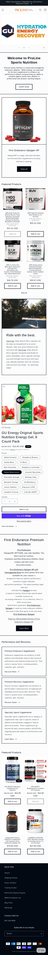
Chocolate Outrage (11, 477)
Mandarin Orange (11, 482)
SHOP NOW (24, 87)
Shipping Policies (11, 878)
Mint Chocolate (10, 467)
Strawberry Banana (30, 457)
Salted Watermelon (11, 472)
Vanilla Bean (9, 462)
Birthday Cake (31, 477)
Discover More (10, 672)
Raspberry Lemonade (30, 467)
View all (24, 292)
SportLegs (10, 341)
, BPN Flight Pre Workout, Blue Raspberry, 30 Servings (35, 214)
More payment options (24, 521)
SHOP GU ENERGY (24, 30)
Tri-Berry (23, 462)
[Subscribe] (41, 933)
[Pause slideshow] (43, 47)
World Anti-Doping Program (14, 893)
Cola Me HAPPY (30, 492)
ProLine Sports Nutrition (21, 951)
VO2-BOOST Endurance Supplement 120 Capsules (12, 788)
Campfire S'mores (11, 492)
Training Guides (10, 888)
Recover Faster (11, 702)
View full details (8, 526)
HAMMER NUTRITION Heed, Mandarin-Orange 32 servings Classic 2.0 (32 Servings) (35, 840)
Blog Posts (8, 903)
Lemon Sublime (10, 487)
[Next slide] (28, 47)
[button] (2, 10)
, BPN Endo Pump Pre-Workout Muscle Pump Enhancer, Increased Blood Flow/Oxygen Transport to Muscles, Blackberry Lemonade (12, 217)
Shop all (24, 169)
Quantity (4, 497)
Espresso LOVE (28, 487)
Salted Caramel (10, 457)
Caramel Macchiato (33, 472)
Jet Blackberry (30, 482)
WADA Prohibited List (12, 898)
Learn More (24, 628)
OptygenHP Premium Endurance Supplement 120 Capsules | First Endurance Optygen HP (12, 840)
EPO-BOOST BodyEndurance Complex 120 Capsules (35, 788)
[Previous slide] (19, 47)
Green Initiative (10, 883)
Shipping (12, 449)
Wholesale (8, 908)
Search (7, 873)
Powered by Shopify (31, 951)
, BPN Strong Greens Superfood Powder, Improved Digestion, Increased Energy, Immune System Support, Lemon (35, 269)
